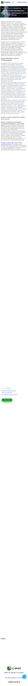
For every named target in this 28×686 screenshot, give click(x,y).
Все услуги (7, 399)
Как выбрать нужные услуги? (9, 394)
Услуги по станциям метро (9, 390)
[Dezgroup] (14, 668)
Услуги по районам (7, 392)
